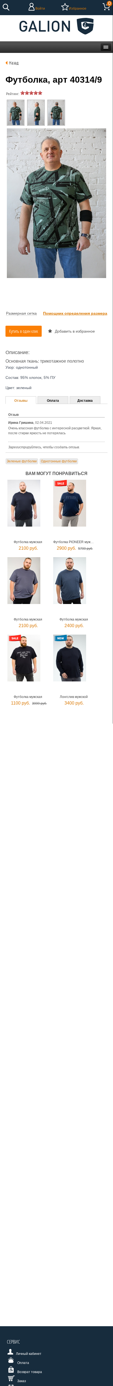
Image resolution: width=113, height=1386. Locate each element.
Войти (40, 8)
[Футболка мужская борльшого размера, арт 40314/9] (15, 113)
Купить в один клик (23, 331)
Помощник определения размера (75, 313)
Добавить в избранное (75, 331)
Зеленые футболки (22, 461)
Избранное (77, 8)
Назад (14, 63)
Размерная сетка (21, 313)
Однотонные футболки (59, 461)
